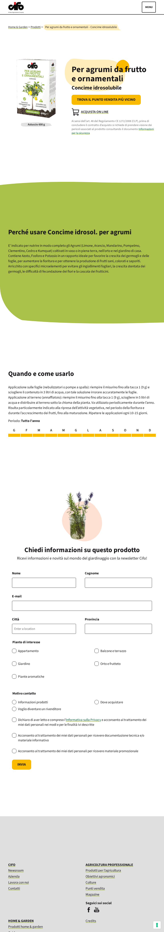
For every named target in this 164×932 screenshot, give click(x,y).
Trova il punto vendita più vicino (106, 99)
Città (15, 619)
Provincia (92, 619)
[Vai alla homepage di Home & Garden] (16, 12)
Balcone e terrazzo (113, 651)
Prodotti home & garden (25, 926)
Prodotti (36, 27)
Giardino (24, 663)
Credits (91, 921)
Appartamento (28, 651)
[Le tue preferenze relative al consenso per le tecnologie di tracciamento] (157, 925)
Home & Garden (18, 27)
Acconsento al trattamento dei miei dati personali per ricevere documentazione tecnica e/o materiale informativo (81, 738)
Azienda (14, 876)
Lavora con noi (18, 882)
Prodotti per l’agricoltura (103, 870)
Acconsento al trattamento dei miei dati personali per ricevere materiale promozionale (78, 751)
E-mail (17, 596)
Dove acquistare (111, 702)
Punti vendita (95, 888)
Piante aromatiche (31, 676)
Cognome (92, 573)
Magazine (92, 894)
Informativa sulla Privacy (83, 720)
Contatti (14, 888)
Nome (16, 573)
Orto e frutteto (110, 663)
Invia (21, 764)
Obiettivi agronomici (100, 876)
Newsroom (16, 870)
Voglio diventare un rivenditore (39, 709)
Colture (91, 882)
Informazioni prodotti (33, 702)
